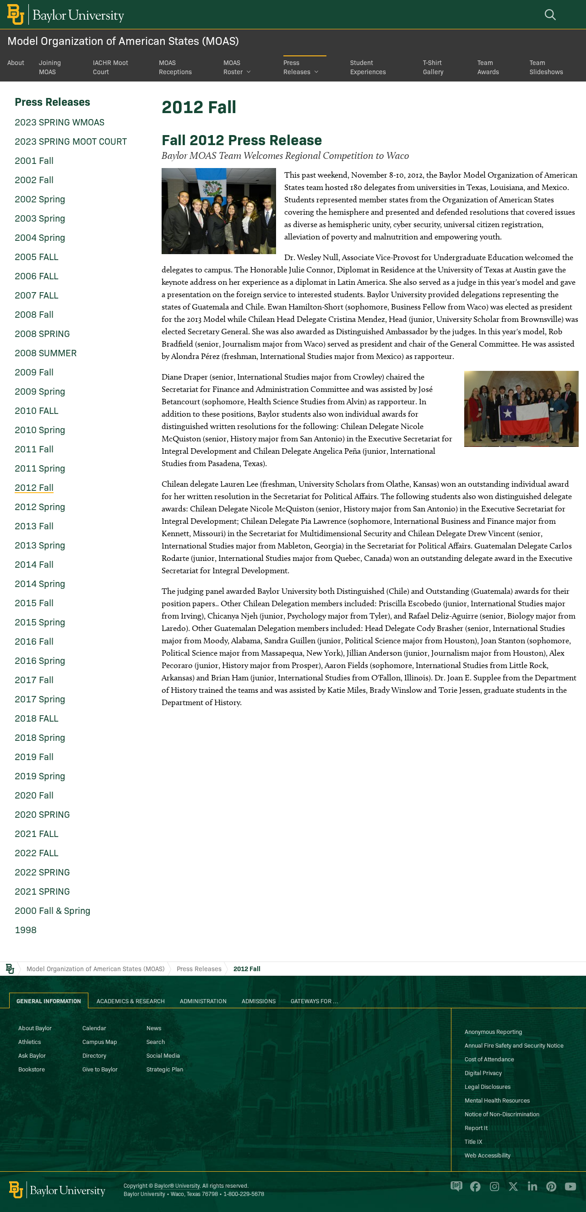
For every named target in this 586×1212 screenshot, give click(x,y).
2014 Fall (34, 563)
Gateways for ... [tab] (314, 1000)
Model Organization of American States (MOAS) (123, 40)
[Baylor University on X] (511, 1190)
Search (155, 1041)
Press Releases (296, 67)
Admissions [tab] (259, 1000)
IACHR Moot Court (110, 67)
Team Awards (488, 67)
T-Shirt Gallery (433, 67)
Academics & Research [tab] (131, 1000)
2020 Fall (34, 794)
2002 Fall (34, 179)
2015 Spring (40, 621)
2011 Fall (34, 448)
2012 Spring (40, 506)
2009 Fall (34, 371)
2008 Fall (34, 313)
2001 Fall (34, 159)
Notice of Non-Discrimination (502, 1113)
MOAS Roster (233, 67)
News (153, 1027)
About (15, 62)
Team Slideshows (546, 67)
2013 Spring (40, 544)
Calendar (94, 1027)
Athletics (29, 1041)
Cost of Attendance (489, 1058)
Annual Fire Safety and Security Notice (514, 1045)
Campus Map (99, 1041)
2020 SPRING (42, 813)
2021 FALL (36, 832)
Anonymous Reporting (493, 1031)
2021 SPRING (42, 890)
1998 (26, 929)
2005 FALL (36, 256)
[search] (551, 14)
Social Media (163, 1055)
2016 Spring (40, 659)
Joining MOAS (50, 67)
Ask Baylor (32, 1055)
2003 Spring (40, 217)
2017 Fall (34, 679)
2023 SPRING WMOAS (59, 121)
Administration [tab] (203, 1000)
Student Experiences (368, 67)
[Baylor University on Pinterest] (549, 1190)
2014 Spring (40, 582)
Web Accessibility (487, 1155)
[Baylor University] (64, 14)
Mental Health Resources (497, 1100)
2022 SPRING (42, 871)
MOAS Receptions (175, 67)
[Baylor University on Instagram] (492, 1190)
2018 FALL (36, 717)
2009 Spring (40, 390)
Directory (94, 1055)
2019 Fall (34, 756)
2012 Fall (34, 486)
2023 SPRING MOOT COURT (71, 140)
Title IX (473, 1141)
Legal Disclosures (487, 1086)
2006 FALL (36, 275)
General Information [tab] (48, 1000)
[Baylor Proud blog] (454, 1190)
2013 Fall (34, 525)
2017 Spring (40, 698)
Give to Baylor (100, 1069)
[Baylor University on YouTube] (568, 1190)
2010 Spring (40, 429)
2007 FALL (36, 294)
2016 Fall (34, 640)
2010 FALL (36, 409)
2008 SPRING (42, 332)
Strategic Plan (164, 1069)
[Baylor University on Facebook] (473, 1190)
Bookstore (31, 1069)
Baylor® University (177, 1185)
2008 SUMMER (46, 352)
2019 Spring (40, 775)
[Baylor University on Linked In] (530, 1190)
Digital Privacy (483, 1072)
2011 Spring (40, 467)
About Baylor (35, 1027)
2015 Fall (34, 602)
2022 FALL (36, 852)
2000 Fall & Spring (53, 909)
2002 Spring (40, 198)
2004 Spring (40, 236)
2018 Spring (40, 736)
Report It (476, 1127)
